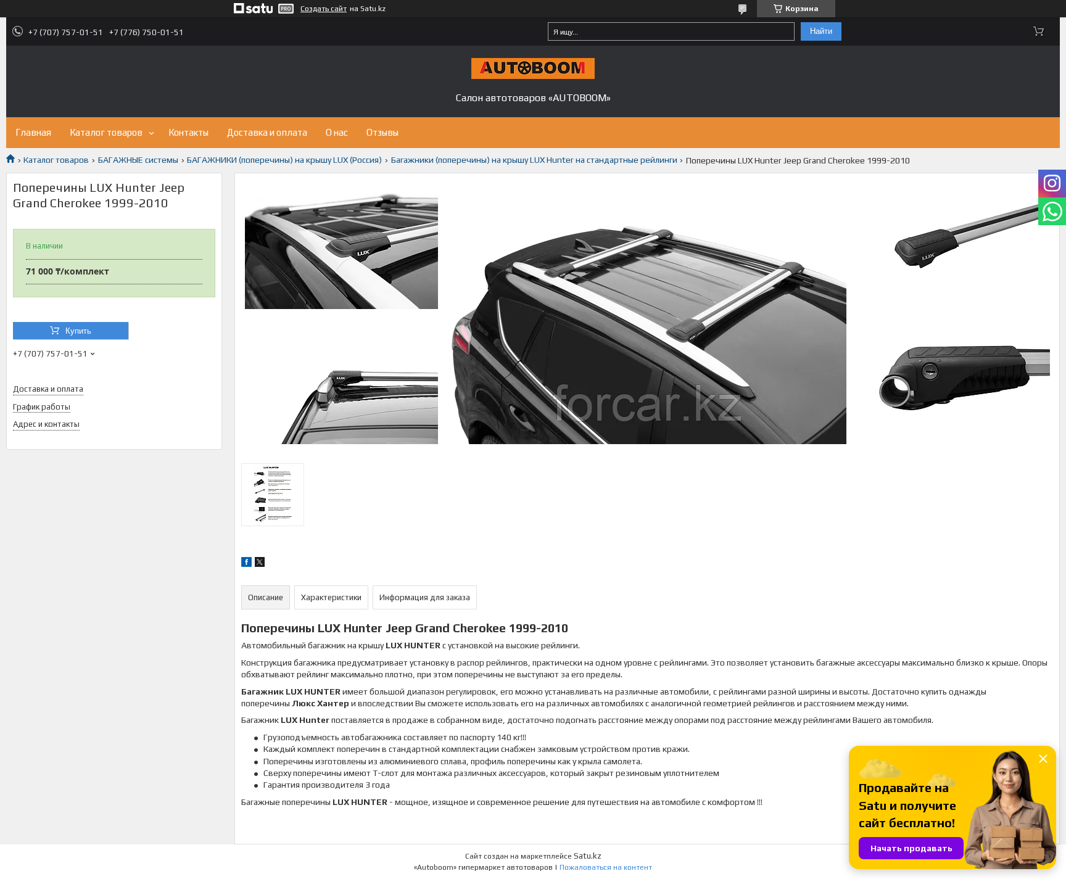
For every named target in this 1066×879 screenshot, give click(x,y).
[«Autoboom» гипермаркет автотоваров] (533, 68)
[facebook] (246, 564)
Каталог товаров (106, 132)
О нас (337, 132)
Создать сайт (323, 8)
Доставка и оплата (267, 132)
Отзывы (382, 132)
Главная (33, 132)
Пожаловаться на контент (606, 867)
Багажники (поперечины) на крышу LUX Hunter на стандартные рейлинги (534, 160)
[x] (260, 564)
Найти (821, 31)
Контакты (188, 132)
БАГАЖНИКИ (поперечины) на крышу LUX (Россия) (284, 160)
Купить (78, 331)
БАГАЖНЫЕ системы (138, 160)
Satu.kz (587, 855)
